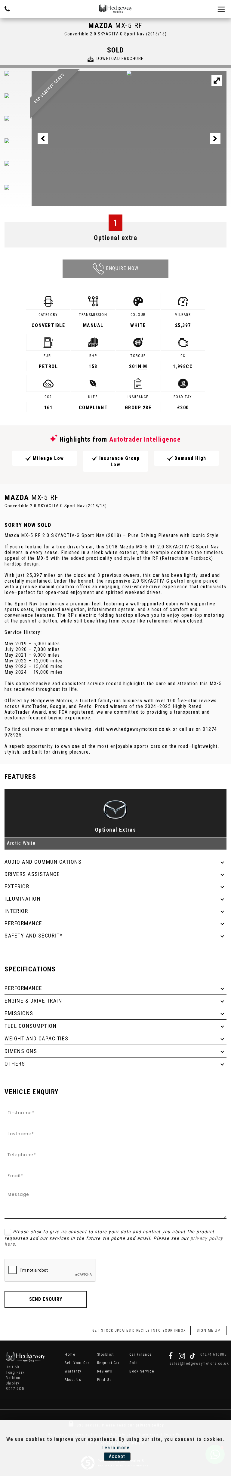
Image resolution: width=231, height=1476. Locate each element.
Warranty (73, 1371)
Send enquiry (45, 1299)
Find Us (104, 1380)
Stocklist (105, 1354)
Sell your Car (77, 1363)
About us (73, 1380)
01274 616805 (213, 1354)
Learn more (115, 1447)
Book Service (141, 1371)
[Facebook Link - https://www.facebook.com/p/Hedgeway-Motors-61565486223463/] (170, 1356)
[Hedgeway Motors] (115, 8)
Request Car (108, 1363)
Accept (117, 1456)
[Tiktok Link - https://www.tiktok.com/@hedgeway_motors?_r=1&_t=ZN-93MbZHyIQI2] (192, 1356)
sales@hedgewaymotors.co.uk (197, 1363)
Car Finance (140, 1354)
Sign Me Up (208, 1330)
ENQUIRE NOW (122, 268)
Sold (133, 1363)
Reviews (104, 1371)
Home (70, 1354)
